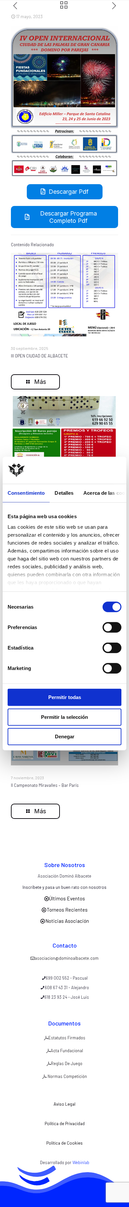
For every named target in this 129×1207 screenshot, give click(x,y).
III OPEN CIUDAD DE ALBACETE (39, 355)
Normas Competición (67, 1076)
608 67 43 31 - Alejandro (67, 987)
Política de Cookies (64, 1143)
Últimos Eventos (67, 898)
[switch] (112, 627)
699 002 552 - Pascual (67, 978)
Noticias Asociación (67, 921)
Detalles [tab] (64, 493)
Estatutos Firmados (66, 1037)
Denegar (64, 736)
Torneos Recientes (67, 910)
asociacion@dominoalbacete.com (67, 958)
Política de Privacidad (65, 1123)
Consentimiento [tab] (26, 493)
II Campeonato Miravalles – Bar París (45, 785)
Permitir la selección (64, 717)
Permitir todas (64, 697)
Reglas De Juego (66, 1063)
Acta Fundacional (67, 1050)
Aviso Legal (64, 1104)
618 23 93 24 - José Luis (66, 997)
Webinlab (80, 1162)
